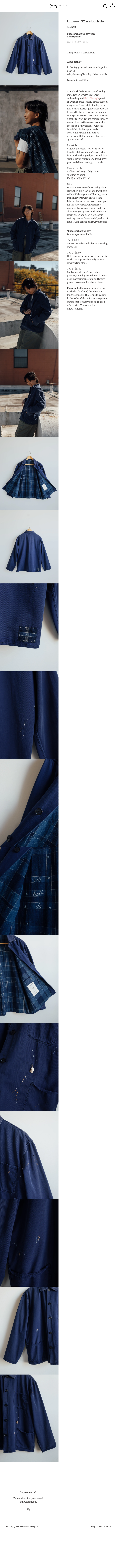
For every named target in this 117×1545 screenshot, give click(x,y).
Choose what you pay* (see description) (81, 35)
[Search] (105, 6)
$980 (85, 42)
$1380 (70, 42)
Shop (93, 1527)
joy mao (15, 1527)
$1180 (78, 42)
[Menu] (5, 6)
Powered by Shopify (29, 1527)
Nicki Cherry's (91, 98)
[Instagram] (28, 1510)
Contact (107, 1527)
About (100, 1527)
